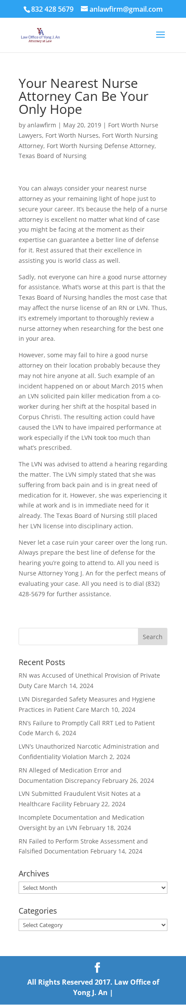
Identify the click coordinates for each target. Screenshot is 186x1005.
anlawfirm (41, 125)
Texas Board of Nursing (53, 156)
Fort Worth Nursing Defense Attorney (100, 146)
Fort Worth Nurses (72, 135)
